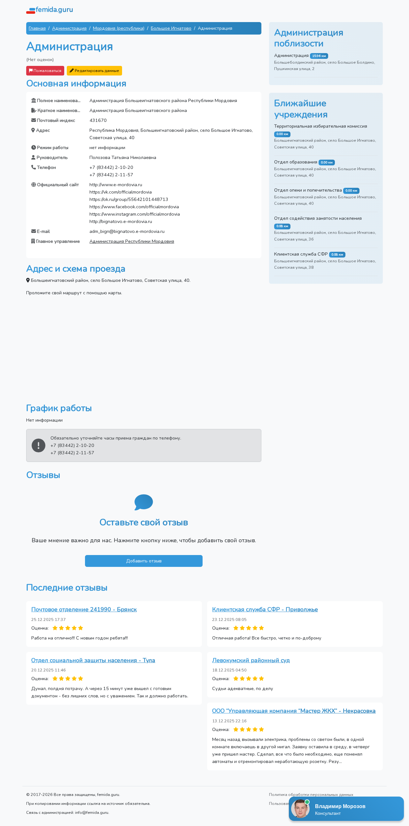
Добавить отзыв (144, 561)
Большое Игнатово (171, 28)
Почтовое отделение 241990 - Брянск (84, 609)
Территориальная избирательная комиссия (320, 126)
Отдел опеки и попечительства (308, 190)
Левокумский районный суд (251, 660)
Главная (37, 28)
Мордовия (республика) (118, 28)
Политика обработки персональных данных (311, 794)
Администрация (69, 28)
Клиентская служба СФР (301, 254)
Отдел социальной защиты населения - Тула (93, 660)
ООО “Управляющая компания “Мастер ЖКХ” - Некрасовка (294, 711)
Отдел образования (295, 162)
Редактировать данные (96, 70)
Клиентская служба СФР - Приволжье (265, 609)
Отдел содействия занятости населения (318, 218)
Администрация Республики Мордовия (131, 241)
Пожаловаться (47, 70)
